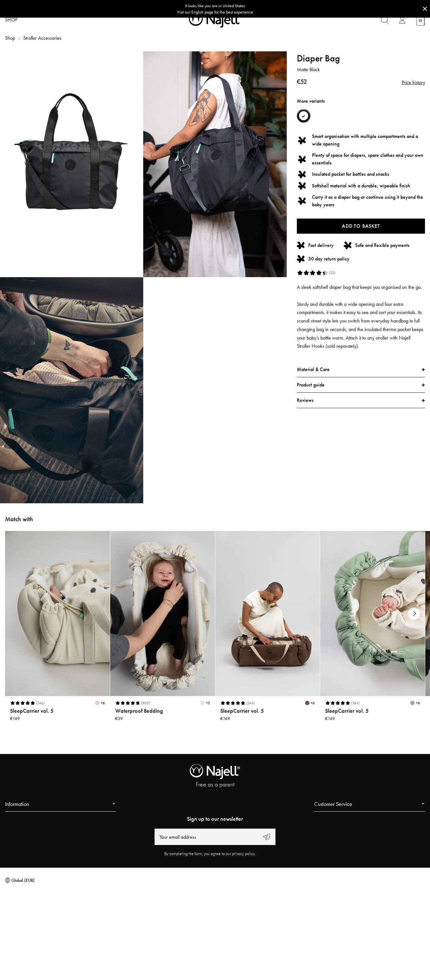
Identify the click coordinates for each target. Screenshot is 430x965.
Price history (413, 82)
